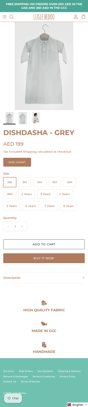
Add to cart (44, 244)
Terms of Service (30, 381)
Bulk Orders (26, 371)
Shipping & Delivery (69, 371)
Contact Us (9, 381)
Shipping (30, 151)
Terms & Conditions (44, 376)
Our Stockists (45, 371)
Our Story (8, 371)
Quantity (10, 218)
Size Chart (17, 162)
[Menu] (4, 16)
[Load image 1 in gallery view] (44, 66)
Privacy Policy (68, 376)
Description (12, 278)
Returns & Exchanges (15, 376)
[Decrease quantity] (7, 226)
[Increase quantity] (23, 226)
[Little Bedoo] (44, 17)
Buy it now (44, 258)
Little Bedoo (19, 393)
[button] (77, 404)
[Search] (13, 16)
